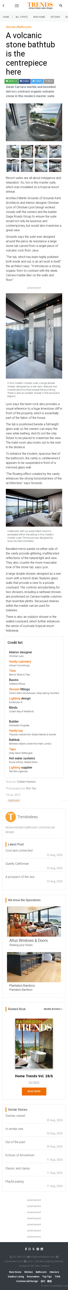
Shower (14, 689)
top (20, 730)
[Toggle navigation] (16, 5)
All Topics (21, 17)
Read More (34, 1091)
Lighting (14, 698)
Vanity (13, 661)
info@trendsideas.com (42, 1256)
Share (25, 81)
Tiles (12, 671)
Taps (12, 749)
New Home (39, 17)
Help (50, 81)
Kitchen (55, 17)
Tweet (38, 81)
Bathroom (14, 800)
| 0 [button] (13, 81)
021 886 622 (19, 1256)
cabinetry (24, 661)
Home (6, 17)
